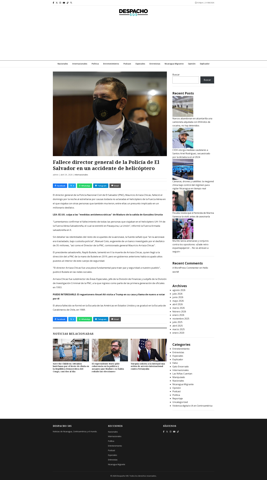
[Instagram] (60, 2)
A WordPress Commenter (185, 267)
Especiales (140, 63)
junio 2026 (177, 297)
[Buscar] (71, 2)
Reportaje (177, 398)
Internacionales (79, 63)
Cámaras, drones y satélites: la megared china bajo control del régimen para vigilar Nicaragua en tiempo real (193, 185)
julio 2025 (177, 322)
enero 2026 (178, 315)
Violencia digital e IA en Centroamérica (192, 405)
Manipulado (178, 377)
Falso (175, 362)
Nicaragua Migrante (174, 63)
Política (95, 63)
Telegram (102, 185)
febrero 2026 (179, 311)
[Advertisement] (133, 39)
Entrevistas (154, 63)
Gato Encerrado (180, 366)
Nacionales (63, 63)
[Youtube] (64, 2)
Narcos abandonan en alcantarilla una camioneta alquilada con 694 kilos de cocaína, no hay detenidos (192, 122)
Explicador (205, 63)
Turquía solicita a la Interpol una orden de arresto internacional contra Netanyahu (148, 366)
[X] (57, 2)
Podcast (127, 63)
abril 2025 (177, 325)
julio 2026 (177, 293)
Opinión (192, 63)
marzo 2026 (178, 307)
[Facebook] (53, 2)
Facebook (61, 185)
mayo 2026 (178, 300)
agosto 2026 (178, 290)
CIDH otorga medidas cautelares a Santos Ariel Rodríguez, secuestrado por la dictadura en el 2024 (191, 153)
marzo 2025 (178, 329)
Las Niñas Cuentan (182, 373)
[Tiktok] (68, 2)
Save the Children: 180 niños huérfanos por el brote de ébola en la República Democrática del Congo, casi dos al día (71, 367)
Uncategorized (180, 402)
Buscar (176, 74)
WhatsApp (85, 185)
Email (116, 185)
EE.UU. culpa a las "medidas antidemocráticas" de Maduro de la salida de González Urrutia (110, 214)
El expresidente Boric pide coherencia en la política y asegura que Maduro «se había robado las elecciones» (108, 367)
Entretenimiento (111, 63)
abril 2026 (177, 304)
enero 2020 (178, 332)
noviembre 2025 (180, 318)
